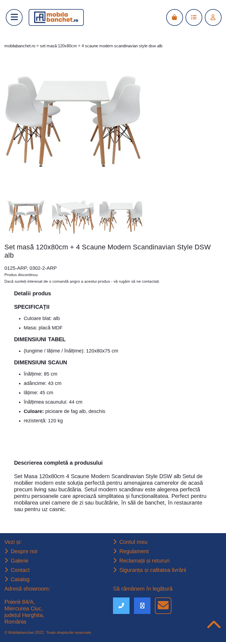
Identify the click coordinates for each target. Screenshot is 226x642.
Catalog (21, 578)
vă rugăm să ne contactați (153, 272)
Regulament (135, 550)
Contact (21, 569)
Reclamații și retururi (146, 559)
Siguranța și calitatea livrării (155, 569)
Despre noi (25, 549)
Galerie (20, 559)
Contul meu (134, 540)
